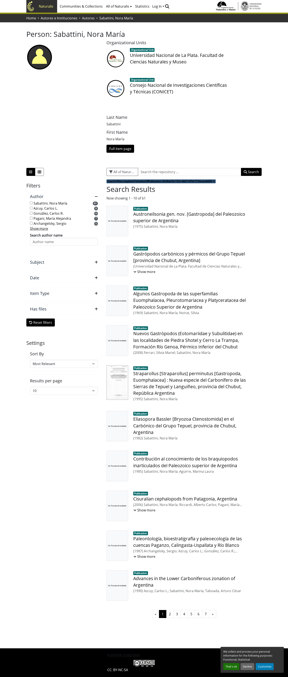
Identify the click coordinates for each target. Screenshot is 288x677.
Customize (264, 666)
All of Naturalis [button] (117, 6)
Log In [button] (157, 6)
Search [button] (253, 172)
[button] (167, 6)
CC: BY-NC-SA (117, 670)
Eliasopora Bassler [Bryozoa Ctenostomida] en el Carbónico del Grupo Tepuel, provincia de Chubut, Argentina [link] (184, 425)
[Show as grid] (39, 172)
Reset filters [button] (42, 322)
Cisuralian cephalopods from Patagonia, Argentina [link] (185, 499)
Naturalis (46, 6)
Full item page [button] (120, 148)
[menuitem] (119, 6)
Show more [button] (39, 228)
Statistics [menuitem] (142, 6)
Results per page (46, 380)
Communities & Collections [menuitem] (81, 6)
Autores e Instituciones (59, 18)
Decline (247, 666)
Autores (88, 18)
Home (31, 18)
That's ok (231, 666)
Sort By (37, 353)
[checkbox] (31, 203)
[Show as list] (30, 172)
